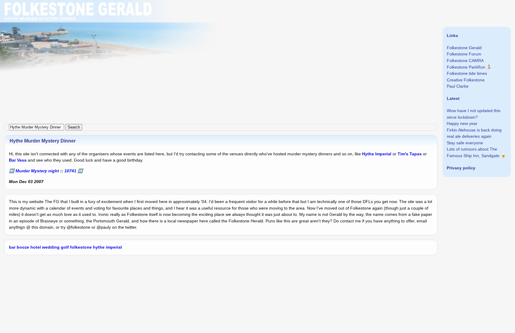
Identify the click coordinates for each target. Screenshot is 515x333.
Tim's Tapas (410, 153)
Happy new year (462, 123)
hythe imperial (107, 247)
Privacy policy (461, 167)
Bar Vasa (18, 160)
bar (12, 247)
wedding (51, 247)
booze (23, 247)
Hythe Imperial (376, 153)
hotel (35, 247)
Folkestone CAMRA (465, 60)
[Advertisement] (179, 41)
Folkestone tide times (467, 73)
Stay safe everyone (465, 142)
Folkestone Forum (464, 54)
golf (65, 247)
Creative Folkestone (466, 80)
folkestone (81, 247)
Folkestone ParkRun (466, 67)
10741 (70, 170)
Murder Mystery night (37, 170)
